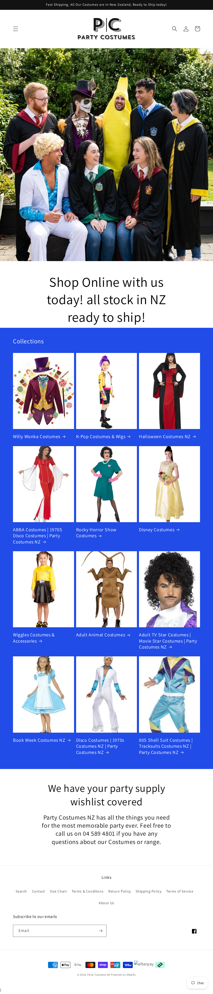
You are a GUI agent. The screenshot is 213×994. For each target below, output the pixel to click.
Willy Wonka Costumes (36, 436)
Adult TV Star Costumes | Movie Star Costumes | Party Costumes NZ (168, 641)
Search (21, 891)
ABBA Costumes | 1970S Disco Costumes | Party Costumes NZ (37, 536)
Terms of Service (180, 891)
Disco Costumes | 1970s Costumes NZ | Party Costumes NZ (100, 746)
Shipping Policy (148, 891)
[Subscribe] (100, 931)
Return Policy (119, 891)
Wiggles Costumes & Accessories (34, 638)
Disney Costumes (156, 530)
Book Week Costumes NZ (39, 740)
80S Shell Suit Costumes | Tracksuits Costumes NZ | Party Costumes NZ (165, 746)
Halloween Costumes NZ (165, 436)
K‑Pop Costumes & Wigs (100, 436)
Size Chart (58, 891)
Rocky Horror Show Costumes (96, 533)
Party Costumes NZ (98, 974)
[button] (15, 29)
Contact (38, 891)
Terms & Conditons (87, 891)
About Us (106, 903)
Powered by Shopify (123, 974)
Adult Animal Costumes (100, 635)
